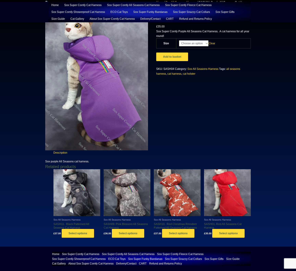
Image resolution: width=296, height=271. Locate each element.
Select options (78, 233)
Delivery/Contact (150, 18)
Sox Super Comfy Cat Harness (83, 5)
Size (166, 43)
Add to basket (172, 56)
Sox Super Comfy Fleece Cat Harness (188, 5)
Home (55, 5)
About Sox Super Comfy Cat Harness (112, 18)
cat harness (174, 73)
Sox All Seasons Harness (202, 68)
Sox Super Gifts (225, 11)
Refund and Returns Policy (195, 18)
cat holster (189, 73)
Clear (211, 43)
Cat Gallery (77, 18)
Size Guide (58, 18)
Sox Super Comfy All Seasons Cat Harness (133, 5)
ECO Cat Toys (119, 11)
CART (170, 18)
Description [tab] (60, 152)
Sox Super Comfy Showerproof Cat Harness (78, 11)
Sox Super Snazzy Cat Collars (191, 11)
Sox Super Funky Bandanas (150, 11)
